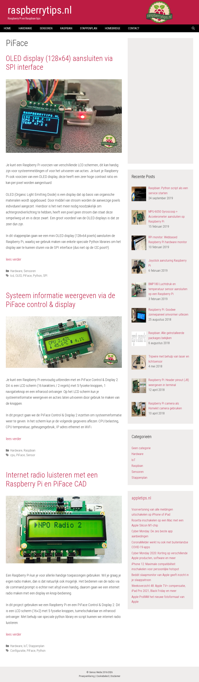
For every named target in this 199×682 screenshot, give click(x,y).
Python (37, 275)
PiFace (27, 275)
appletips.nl (141, 498)
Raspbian (66, 28)
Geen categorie (141, 448)
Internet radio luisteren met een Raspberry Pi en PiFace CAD (52, 479)
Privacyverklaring (87, 676)
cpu (12, 455)
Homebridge (112, 28)
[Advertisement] (161, 100)
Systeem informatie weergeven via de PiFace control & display (60, 300)
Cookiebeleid (102, 676)
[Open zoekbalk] (193, 28)
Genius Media (95, 672)
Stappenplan (88, 28)
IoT (25, 646)
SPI (45, 275)
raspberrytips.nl (40, 10)
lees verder (13, 259)
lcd (12, 275)
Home (7, 28)
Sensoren (46, 28)
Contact (133, 28)
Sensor (30, 455)
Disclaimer (115, 676)
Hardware (25, 28)
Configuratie (17, 650)
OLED (18, 275)
